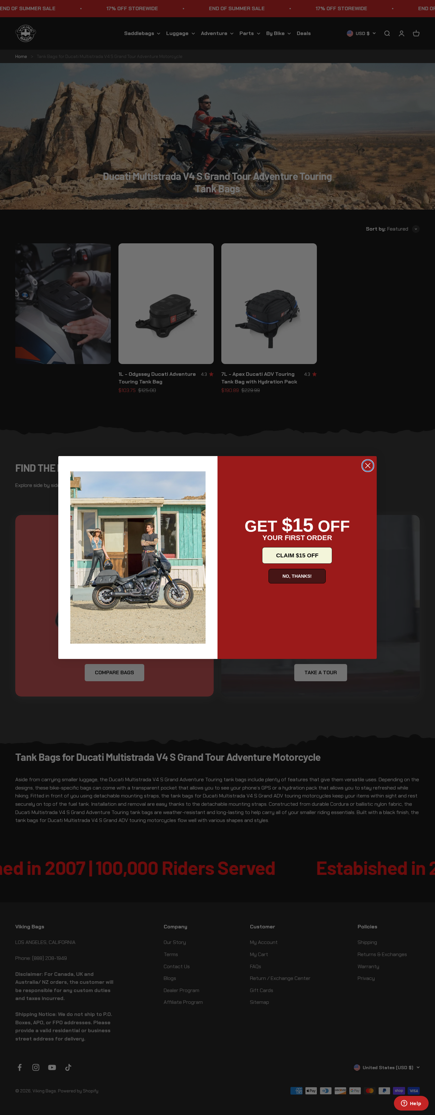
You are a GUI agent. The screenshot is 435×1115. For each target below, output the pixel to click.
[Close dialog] (368, 465)
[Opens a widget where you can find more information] (411, 1104)
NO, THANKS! (297, 576)
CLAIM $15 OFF (297, 555)
